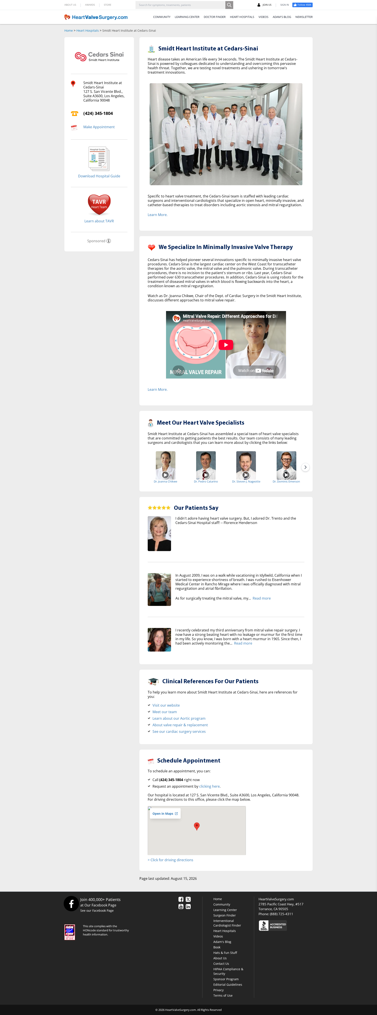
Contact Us (221, 963)
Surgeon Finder (224, 915)
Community (221, 904)
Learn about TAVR (99, 221)
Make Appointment (99, 126)
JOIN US (267, 4)
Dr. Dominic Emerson (286, 481)
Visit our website (166, 705)
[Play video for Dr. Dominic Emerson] (286, 475)
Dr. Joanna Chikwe (165, 481)
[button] (197, 826)
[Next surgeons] (305, 467)
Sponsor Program (226, 979)
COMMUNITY (161, 17)
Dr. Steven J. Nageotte (246, 481)
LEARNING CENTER (187, 17)
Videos (218, 936)
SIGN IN (284, 4)
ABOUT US (70, 4)
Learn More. (158, 214)
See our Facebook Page (97, 910)
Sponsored (96, 241)
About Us (220, 958)
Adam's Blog (222, 942)
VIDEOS (263, 17)
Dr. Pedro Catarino (206, 481)
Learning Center (225, 910)
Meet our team (165, 712)
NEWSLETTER (304, 17)
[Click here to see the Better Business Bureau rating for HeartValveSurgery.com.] (296, 925)
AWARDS (90, 4)
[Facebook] (71, 903)
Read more (262, 598)
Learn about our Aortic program (179, 718)
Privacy (218, 990)
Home (68, 30)
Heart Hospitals (87, 30)
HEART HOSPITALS (242, 17)
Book (216, 947)
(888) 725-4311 (281, 914)
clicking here (209, 786)
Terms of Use (223, 995)
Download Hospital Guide (99, 176)
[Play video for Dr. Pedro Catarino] (206, 475)
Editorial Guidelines (227, 984)
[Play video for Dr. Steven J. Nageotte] (246, 475)
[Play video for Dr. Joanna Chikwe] (165, 475)
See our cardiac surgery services (179, 731)
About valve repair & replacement (180, 725)
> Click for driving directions (170, 860)
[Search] (229, 5)
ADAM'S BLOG (282, 17)
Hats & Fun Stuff (225, 953)
